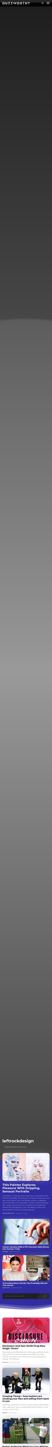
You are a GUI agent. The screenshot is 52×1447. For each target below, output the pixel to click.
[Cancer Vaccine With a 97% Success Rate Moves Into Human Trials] (26, 1231)
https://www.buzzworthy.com (15, 1147)
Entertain (6, 1287)
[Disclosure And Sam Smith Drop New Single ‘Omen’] (26, 1330)
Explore (5, 1251)
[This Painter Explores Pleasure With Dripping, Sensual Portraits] (26, 1167)
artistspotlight (8, 1213)
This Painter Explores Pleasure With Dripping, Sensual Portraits (21, 1188)
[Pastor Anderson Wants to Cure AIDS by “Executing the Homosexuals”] (26, 1431)
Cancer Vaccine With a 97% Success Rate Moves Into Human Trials (25, 1248)
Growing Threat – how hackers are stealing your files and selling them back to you (25, 1398)
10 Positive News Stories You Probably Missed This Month (24, 1284)
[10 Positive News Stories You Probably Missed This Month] (26, 1268)
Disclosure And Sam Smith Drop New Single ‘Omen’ (23, 1347)
